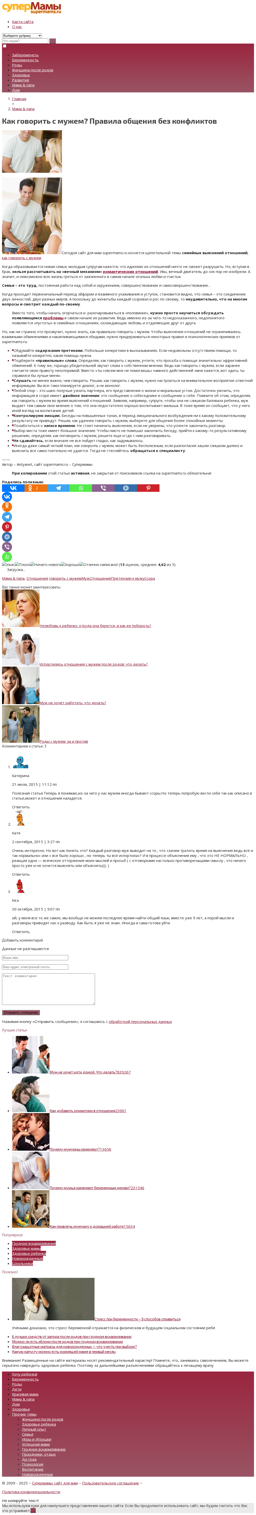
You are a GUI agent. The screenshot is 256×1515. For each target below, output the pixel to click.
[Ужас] (8, 564)
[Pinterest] (148, 488)
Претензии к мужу (127, 578)
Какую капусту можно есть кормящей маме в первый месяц (64, 1351)
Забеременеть (25, 54)
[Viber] (103, 488)
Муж (86, 578)
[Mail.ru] (125, 488)
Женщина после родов (32, 69)
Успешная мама (36, 1444)
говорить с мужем (65, 578)
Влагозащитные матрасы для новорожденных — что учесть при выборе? (74, 1346)
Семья (27, 1434)
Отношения (37, 578)
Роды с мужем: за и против (64, 741)
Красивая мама (25, 1394)
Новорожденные (27, 1258)
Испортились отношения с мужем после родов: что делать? (94, 664)
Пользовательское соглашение (110, 1482)
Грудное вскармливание (34, 1243)
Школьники (22, 1263)
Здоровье (21, 74)
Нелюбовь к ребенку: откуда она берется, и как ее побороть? (95, 625)
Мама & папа (23, 84)
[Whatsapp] (81, 488)
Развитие (20, 79)
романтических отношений (130, 271)
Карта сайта (23, 21)
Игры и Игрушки (36, 1439)
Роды (17, 64)
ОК (33, 1510)
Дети (17, 1389)
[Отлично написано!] (99, 564)
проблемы (53, 317)
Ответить (21, 806)
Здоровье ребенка (29, 1253)
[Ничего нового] (45, 564)
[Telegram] (58, 488)
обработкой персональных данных (140, 1021)
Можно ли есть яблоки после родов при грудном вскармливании (67, 1341)
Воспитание (33, 1469)
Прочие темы (24, 1414)
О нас (17, 26)
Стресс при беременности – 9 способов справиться (137, 1319)
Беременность (25, 59)
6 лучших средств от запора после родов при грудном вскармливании (72, 1336)
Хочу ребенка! (24, 1374)
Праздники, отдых (39, 1454)
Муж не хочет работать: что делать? (73, 702)
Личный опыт (34, 1429)
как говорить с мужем (21, 257)
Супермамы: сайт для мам (55, 1482)
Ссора (149, 578)
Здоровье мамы (26, 1248)
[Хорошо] (70, 564)
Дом (16, 89)
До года (29, 1459)
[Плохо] (22, 564)
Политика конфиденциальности (31, 1491)
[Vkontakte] (13, 488)
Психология (32, 1464)
